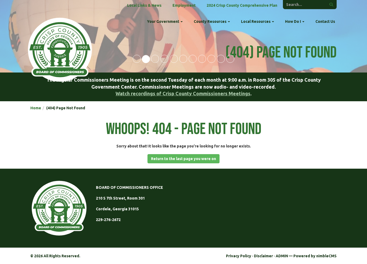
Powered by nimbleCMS (315, 256)
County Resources (210, 21)
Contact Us (325, 21)
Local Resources (256, 21)
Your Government (163, 21)
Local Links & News (144, 5)
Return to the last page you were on (183, 159)
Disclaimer (263, 256)
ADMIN (282, 256)
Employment (184, 5)
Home (35, 108)
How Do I (293, 21)
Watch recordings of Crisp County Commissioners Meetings (183, 93)
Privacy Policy (238, 256)
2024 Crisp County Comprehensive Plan (242, 5)
